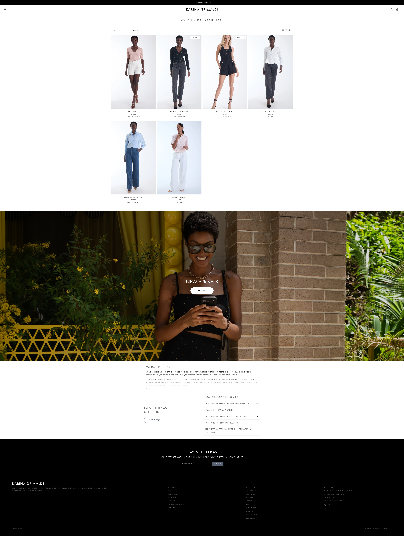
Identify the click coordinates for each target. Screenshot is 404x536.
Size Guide (249, 497)
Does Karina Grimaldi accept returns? (225, 416)
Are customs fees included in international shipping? (228, 431)
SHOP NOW (202, 290)
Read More (149, 389)
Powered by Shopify (386, 529)
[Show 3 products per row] (286, 30)
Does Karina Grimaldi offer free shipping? (227, 403)
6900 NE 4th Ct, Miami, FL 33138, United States (339, 491)
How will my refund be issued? (221, 422)
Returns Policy (251, 511)
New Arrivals (172, 494)
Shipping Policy (251, 508)
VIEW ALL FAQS (155, 420)
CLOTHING (171, 501)
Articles (249, 501)
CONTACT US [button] (331, 487)
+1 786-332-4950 (329, 497)
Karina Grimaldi (370, 529)
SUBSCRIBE (217, 463)
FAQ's (248, 504)
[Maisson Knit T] (133, 67)
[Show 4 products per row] (290, 30)
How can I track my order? (220, 410)
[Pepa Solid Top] (270, 67)
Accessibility (250, 518)
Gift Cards (172, 508)
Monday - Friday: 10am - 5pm (334, 494)
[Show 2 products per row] (283, 30)
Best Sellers (172, 497)
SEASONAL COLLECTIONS (176, 504)
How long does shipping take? (221, 397)
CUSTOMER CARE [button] (255, 487)
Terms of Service (252, 515)
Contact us (250, 494)
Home (170, 491)
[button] (89, 486)
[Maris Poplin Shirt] (179, 153)
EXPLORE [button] (173, 487)
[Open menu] (7, 9)
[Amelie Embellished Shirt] (133, 153)
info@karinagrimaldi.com (333, 501)
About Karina (251, 491)
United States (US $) (17, 528)
